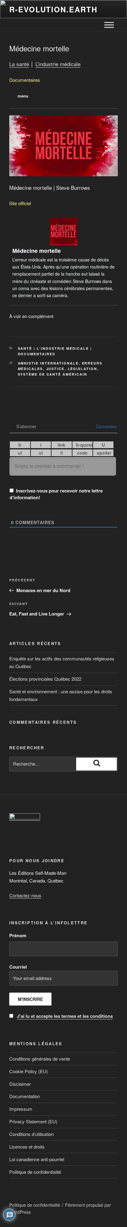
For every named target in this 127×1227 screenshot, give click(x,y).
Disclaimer (20, 1084)
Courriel (61, 991)
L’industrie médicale (57, 64)
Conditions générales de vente (39, 1058)
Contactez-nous (25, 895)
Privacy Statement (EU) (33, 1121)
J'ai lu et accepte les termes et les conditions (65, 1016)
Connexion (106, 426)
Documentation (24, 1096)
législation (82, 368)
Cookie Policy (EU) (28, 1071)
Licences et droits (27, 1146)
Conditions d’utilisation (31, 1134)
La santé (19, 64)
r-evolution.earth (53, 9)
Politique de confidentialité (35, 1172)
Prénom (17, 935)
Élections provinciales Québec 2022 (45, 678)
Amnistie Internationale (48, 363)
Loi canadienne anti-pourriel (36, 1159)
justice (55, 368)
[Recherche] (96, 764)
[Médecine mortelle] (63, 258)
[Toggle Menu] (109, 25)
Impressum (20, 1108)
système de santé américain (53, 374)
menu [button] (23, 96)
